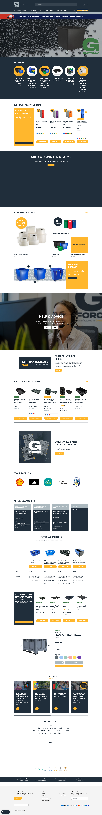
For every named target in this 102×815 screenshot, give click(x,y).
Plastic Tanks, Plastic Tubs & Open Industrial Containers (45, 81)
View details (35, 566)
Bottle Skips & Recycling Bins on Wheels (60, 514)
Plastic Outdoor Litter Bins (59, 511)
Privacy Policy (62, 793)
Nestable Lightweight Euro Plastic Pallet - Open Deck (55, 606)
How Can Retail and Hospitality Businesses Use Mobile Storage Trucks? (79, 696)
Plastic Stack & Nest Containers (22, 516)
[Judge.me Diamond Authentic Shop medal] (50, 769)
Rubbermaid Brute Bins (58, 520)
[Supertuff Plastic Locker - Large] (42, 114)
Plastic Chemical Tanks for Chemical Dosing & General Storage (82, 83)
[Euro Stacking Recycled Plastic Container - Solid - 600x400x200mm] (81, 391)
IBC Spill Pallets (37, 526)
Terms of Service (62, 795)
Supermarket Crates (19, 521)
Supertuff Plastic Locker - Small (68, 122)
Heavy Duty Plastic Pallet (67, 605)
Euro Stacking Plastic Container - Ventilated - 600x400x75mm (34, 401)
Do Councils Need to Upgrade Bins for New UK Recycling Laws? (41, 695)
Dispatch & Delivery (46, 798)
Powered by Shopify (25, 810)
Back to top (51, 784)
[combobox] (56, 4)
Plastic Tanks (37, 519)
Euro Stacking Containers (21, 511)
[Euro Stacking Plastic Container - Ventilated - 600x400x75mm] (35, 391)
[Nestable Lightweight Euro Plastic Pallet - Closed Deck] (82, 597)
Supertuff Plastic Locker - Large (42, 122)
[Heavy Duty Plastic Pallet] (69, 597)
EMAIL (55, 327)
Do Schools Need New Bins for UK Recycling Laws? (60, 695)
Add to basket (74, 662)
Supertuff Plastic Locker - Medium (55, 122)
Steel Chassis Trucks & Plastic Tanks (40, 515)
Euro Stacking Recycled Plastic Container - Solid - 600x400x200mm (81, 401)
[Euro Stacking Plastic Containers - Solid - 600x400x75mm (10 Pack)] (51, 391)
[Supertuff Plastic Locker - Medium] (55, 114)
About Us (44, 793)
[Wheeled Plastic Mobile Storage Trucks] (19, 71)
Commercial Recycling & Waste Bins (70, 80)
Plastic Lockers (75, 509)
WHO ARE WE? (59, 453)
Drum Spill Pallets (38, 528)
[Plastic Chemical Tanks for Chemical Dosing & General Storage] (82, 71)
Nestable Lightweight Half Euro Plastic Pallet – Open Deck (42, 606)
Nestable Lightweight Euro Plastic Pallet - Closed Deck (82, 606)
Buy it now (68, 666)
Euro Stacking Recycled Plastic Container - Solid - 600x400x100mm (20, 401)
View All (86, 212)
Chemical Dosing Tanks (39, 521)
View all (86, 105)
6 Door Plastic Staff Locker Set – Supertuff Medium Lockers (82, 123)
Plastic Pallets (57, 78)
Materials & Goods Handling (20, 10)
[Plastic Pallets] (57, 71)
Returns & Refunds (46, 800)
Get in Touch (45, 795)
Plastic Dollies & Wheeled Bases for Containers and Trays (32, 81)
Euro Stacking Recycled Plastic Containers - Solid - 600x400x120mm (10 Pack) (66, 401)
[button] (87, 4)
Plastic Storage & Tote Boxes (21, 513)
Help (74, 10)
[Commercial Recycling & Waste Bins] (70, 71)
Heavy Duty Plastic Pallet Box (68, 636)
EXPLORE (17, 44)
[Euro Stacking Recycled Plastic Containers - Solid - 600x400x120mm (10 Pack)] (66, 391)
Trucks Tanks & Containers (35, 10)
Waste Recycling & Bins (49, 10)
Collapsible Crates (19, 518)
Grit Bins (55, 528)
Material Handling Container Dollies (21, 526)
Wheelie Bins (56, 517)
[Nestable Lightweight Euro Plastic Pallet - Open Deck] (55, 597)
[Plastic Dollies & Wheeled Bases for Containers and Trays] (32, 71)
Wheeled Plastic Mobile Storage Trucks (19, 81)
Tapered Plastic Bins (57, 526)
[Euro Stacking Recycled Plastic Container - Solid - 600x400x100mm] (20, 391)
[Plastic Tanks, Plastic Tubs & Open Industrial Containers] (44, 71)
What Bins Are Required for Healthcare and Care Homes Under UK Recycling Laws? (22, 697)
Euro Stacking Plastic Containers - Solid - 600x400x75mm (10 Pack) (50, 401)
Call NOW (17, 798)
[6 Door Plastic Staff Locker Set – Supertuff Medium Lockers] (82, 114)
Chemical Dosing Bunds (39, 523)
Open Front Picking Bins (20, 523)
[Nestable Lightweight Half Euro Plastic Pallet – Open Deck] (42, 597)
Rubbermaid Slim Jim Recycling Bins (60, 523)
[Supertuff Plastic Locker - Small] (69, 114)
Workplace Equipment (62, 10)
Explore (51, 165)
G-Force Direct (18, 810)
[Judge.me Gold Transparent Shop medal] (55, 769)
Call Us (47, 327)
